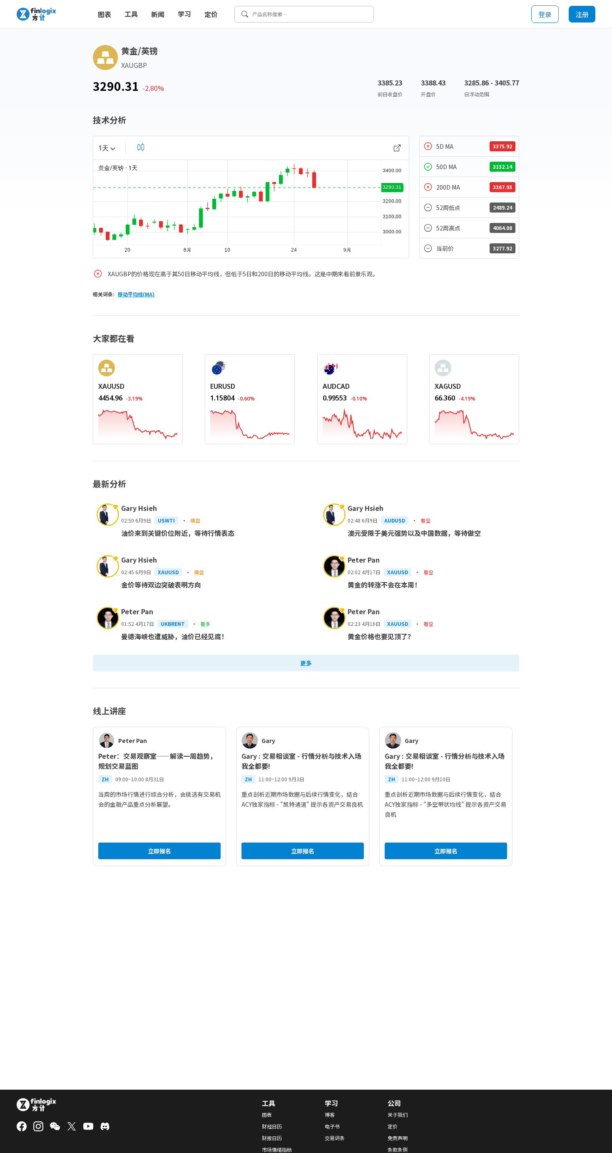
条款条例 (398, 1149)
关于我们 (398, 1114)
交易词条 (335, 1138)
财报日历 (272, 1138)
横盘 (195, 520)
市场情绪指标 (277, 1149)
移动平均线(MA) (136, 294)
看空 (425, 520)
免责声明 (398, 1138)
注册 (582, 14)
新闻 (157, 14)
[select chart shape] (141, 147)
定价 (211, 14)
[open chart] (397, 148)
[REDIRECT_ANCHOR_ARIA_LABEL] (137, 422)
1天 (103, 148)
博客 (330, 1114)
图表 (104, 14)
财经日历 (272, 1126)
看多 (205, 623)
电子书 (332, 1126)
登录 (545, 14)
